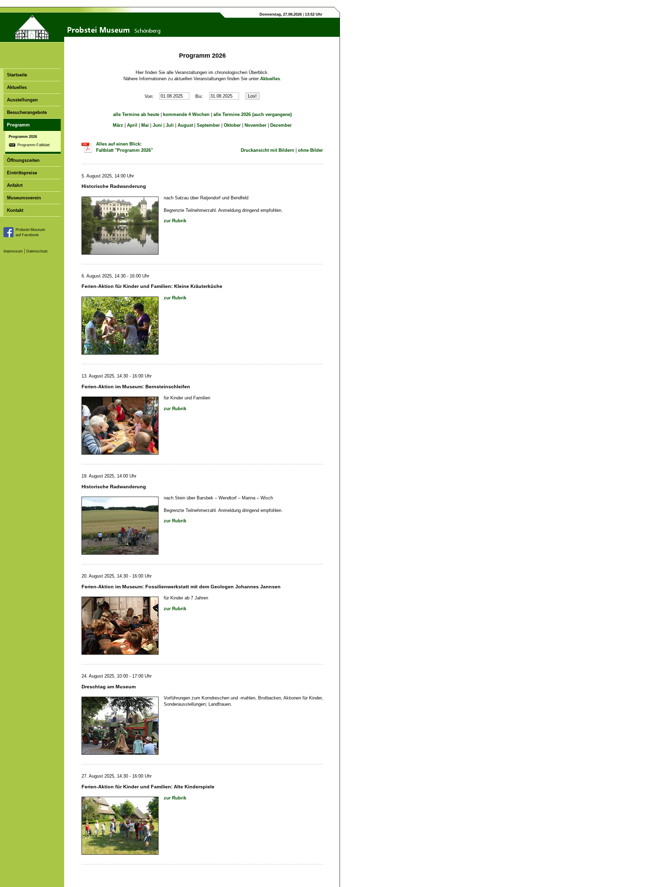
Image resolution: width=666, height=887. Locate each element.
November (255, 125)
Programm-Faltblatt (33, 145)
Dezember (281, 125)
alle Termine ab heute (136, 114)
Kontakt (15, 210)
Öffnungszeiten (23, 160)
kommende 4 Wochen (186, 114)
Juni (157, 125)
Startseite (17, 74)
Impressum (13, 251)
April (132, 125)
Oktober (232, 125)
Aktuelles (17, 87)
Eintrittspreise (22, 172)
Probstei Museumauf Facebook (30, 232)
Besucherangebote (27, 112)
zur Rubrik (175, 220)
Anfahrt (15, 185)
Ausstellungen (22, 99)
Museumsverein (24, 197)
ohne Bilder (310, 150)
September (208, 125)
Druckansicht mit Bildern (267, 150)
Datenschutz (37, 251)
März (118, 125)
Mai (145, 125)
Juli (170, 125)
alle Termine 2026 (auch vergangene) (252, 114)
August (185, 125)
